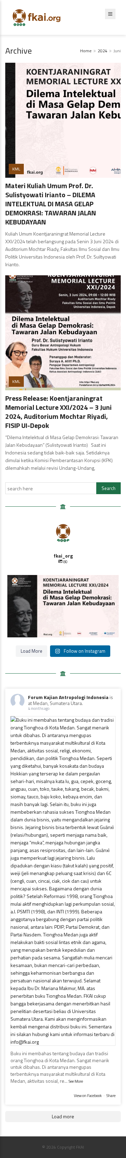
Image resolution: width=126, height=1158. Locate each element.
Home (86, 50)
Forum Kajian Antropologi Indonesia (68, 697)
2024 (102, 50)
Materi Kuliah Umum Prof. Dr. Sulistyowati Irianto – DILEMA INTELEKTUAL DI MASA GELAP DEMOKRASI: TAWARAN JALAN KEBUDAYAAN (50, 203)
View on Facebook (88, 1095)
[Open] (63, 606)
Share (110, 1095)
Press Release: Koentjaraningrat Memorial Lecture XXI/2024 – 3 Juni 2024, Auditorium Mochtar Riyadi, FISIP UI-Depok (58, 412)
